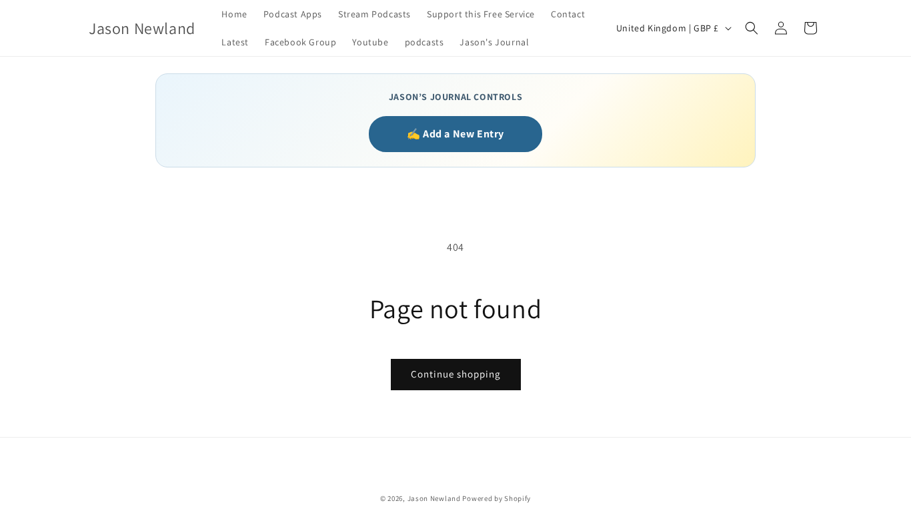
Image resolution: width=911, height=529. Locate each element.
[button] (751, 28)
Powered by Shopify (496, 498)
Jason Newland (434, 498)
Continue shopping (456, 374)
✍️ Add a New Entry (455, 134)
